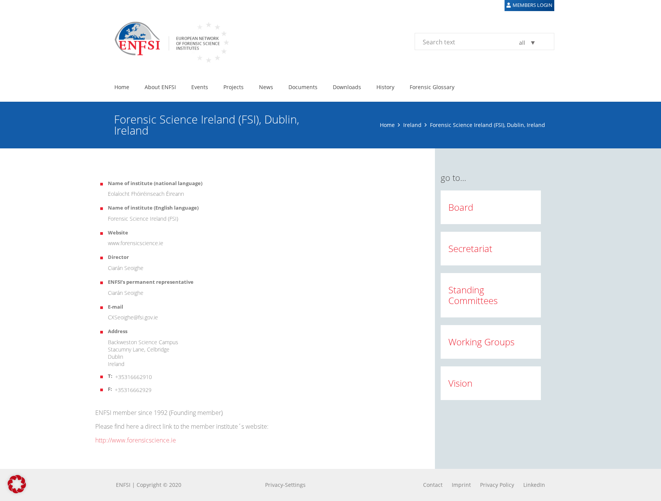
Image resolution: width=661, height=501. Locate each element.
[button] (181, 87)
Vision (460, 383)
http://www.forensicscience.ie (135, 440)
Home (387, 125)
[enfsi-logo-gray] (168, 41)
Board (460, 207)
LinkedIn (534, 484)
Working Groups (481, 341)
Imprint (461, 484)
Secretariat (470, 248)
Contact (433, 484)
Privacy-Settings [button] (285, 484)
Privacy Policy (497, 484)
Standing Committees (473, 295)
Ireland (412, 125)
